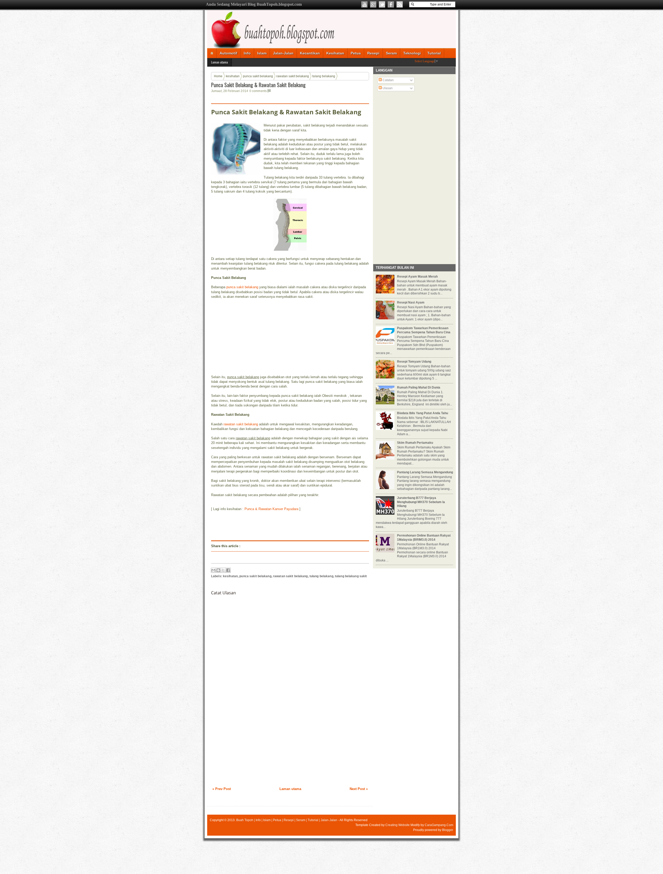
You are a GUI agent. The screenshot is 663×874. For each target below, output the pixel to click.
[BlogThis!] (218, 570)
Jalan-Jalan (283, 53)
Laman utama (219, 62)
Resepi (373, 53)
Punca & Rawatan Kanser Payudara (271, 509)
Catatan (388, 80)
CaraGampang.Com (439, 825)
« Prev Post (221, 789)
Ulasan (387, 88)
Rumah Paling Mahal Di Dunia (418, 387)
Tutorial (434, 53)
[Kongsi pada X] (223, 570)
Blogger (447, 830)
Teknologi (412, 53)
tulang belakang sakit (351, 576)
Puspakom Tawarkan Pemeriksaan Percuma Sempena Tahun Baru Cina (423, 330)
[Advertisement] (250, 336)
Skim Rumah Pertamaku (415, 443)
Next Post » (359, 789)
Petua (356, 53)
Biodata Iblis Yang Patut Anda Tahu (422, 413)
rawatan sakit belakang (292, 76)
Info (247, 53)
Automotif (228, 53)
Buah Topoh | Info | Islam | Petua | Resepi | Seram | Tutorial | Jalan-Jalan (286, 820)
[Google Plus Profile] (373, 4)
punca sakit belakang (258, 76)
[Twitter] (382, 4)
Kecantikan (310, 53)
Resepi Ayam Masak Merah (417, 276)
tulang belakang (323, 76)
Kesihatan (335, 53)
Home (218, 76)
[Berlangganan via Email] (400, 4)
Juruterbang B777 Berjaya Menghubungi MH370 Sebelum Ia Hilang (421, 502)
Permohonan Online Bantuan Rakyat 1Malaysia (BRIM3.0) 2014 (424, 537)
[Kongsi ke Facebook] (228, 570)
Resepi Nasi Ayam (410, 302)
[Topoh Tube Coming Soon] (364, 4)
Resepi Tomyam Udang (414, 361)
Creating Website (397, 825)
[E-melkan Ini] (213, 570)
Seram (391, 53)
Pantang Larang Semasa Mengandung (425, 472)
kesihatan (233, 76)
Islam (261, 53)
